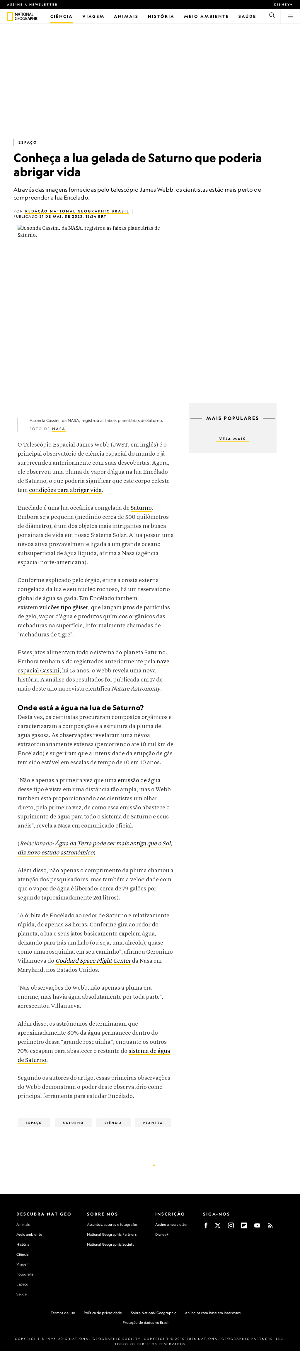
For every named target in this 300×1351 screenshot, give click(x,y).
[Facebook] (206, 1227)
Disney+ (283, 4)
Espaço (27, 142)
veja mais (232, 439)
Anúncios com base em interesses (213, 1313)
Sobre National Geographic (153, 1313)
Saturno (141, 508)
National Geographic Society (111, 1244)
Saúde (21, 1294)
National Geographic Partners (112, 1234)
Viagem (23, 1264)
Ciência (113, 1123)
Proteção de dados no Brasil (146, 1322)
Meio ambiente (29, 1234)
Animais (23, 1224)
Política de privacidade (103, 1313)
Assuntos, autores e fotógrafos (112, 1224)
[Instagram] (231, 1227)
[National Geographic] (10, 16)
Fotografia (24, 1274)
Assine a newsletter (32, 4)
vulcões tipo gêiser (63, 608)
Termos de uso (63, 1313)
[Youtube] (257, 1227)
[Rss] (270, 1227)
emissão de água (139, 780)
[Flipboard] (244, 1227)
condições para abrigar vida (65, 490)
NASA (59, 429)
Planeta (153, 1123)
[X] (218, 1227)
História (22, 1244)
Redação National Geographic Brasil (77, 211)
